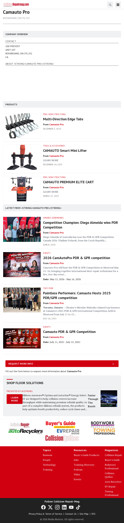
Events (47, 253)
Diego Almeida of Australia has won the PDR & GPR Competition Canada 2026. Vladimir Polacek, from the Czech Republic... (78, 238)
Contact (10, 41)
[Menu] (118, 5)
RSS (93, 513)
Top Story (48, 288)
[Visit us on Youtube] (71, 507)
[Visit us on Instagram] (57, 507)
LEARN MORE (50, 160)
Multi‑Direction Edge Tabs (63, 119)
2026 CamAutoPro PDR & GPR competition (76, 257)
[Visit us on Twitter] (50, 507)
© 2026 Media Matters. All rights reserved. (62, 519)
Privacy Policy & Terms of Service (45, 513)
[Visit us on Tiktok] (78, 507)
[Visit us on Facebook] (43, 507)
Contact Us (71, 513)
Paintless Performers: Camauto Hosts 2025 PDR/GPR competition (77, 295)
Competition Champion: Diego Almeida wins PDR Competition (80, 225)
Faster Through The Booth (93, 401)
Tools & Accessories (54, 146)
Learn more (14, 399)
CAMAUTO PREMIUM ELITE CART (68, 182)
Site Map (84, 513)
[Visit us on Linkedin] (64, 507)
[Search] (110, 5)
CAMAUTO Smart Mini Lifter (65, 150)
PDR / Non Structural (54, 114)
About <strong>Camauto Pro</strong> (29, 63)
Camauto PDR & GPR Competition (69, 331)
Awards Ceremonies (53, 218)
